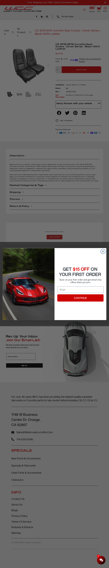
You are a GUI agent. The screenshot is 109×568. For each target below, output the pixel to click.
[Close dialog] (103, 251)
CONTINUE (80, 297)
